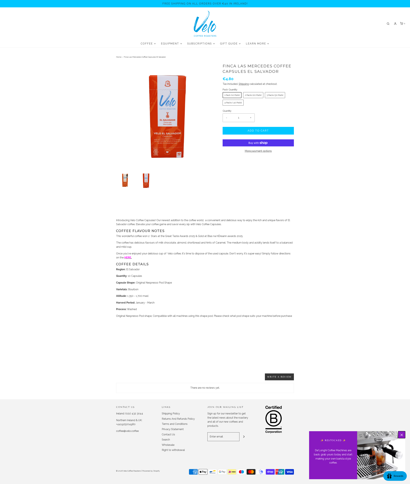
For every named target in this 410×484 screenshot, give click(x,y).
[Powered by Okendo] (130, 378)
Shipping (244, 83)
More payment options (258, 150)
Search (166, 439)
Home (118, 57)
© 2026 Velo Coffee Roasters (128, 471)
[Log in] (395, 23)
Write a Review (279, 377)
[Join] (243, 436)
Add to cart (258, 130)
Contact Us (168, 434)
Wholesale (168, 444)
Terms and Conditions (175, 423)
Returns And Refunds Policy (178, 418)
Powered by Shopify (151, 471)
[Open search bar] (388, 23)
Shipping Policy (171, 413)
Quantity (227, 110)
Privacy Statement (173, 429)
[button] (125, 180)
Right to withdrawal (173, 450)
